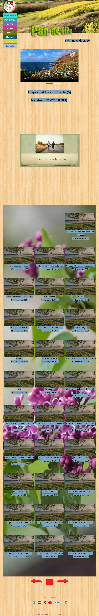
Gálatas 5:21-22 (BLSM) (49, 100)
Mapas (10, 28)
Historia (10, 37)
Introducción (10, 15)
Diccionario (10, 41)
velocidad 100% (40, 83)
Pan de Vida (9, 20)
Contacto (10, 46)
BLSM (10, 24)
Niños (10, 33)
